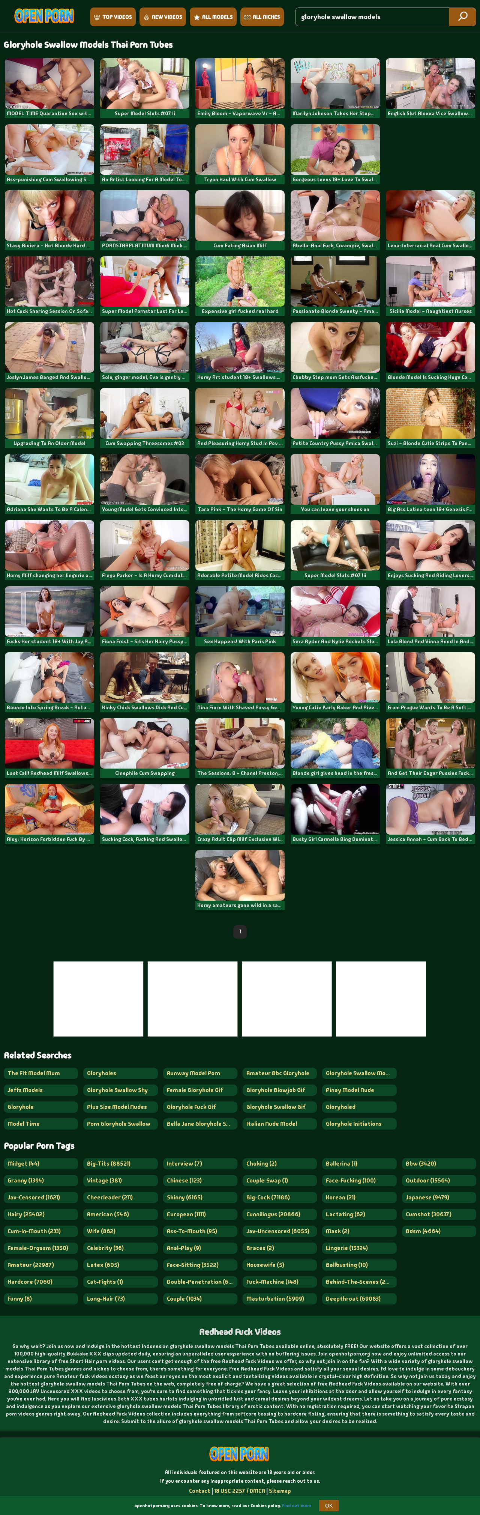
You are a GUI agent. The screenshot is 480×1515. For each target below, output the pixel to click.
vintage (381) (104, 1180)
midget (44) (23, 1163)
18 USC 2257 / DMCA (239, 1491)
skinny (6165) (184, 1197)
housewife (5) (265, 1265)
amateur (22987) (31, 1265)
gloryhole (21, 1107)
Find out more (297, 1506)
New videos (167, 17)
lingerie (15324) (347, 1248)
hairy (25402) (26, 1214)
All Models (217, 17)
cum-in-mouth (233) (34, 1231)
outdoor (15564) (428, 1180)
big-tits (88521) (108, 1163)
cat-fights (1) (105, 1282)
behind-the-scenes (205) (360, 1282)
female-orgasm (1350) (38, 1248)
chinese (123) (184, 1180)
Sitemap (280, 1491)
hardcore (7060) (30, 1282)
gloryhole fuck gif (191, 1107)
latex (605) (103, 1265)
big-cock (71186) (268, 1197)
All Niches (266, 17)
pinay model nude (350, 1090)
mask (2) (338, 1231)
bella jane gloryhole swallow (202, 1124)
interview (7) (184, 1163)
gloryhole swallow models (361, 1073)
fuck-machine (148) (272, 1282)
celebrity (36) (105, 1248)
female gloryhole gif (195, 1090)
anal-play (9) (184, 1248)
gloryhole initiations (354, 1124)
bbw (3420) (421, 1163)
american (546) (108, 1214)
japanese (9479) (427, 1197)
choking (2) (261, 1163)
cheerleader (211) (110, 1197)
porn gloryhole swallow (118, 1124)
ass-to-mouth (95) (192, 1231)
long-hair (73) (106, 1299)
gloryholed (341, 1107)
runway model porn (193, 1073)
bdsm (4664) (423, 1231)
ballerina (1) (341, 1163)
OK (329, 1506)
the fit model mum (34, 1073)
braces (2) (260, 1248)
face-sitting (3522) (193, 1265)
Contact (199, 1491)
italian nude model (271, 1124)
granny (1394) (26, 1180)
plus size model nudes (117, 1107)
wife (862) (101, 1231)
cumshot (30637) (429, 1214)
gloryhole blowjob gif (275, 1090)
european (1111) (186, 1214)
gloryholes (101, 1073)
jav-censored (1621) (34, 1197)
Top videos (117, 17)
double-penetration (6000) (202, 1282)
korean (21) (341, 1197)
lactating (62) (345, 1214)
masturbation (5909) (275, 1299)
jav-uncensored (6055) (277, 1231)
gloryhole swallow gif (276, 1107)
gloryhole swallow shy (117, 1090)
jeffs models (25, 1090)
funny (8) (20, 1299)
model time (24, 1124)
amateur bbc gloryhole (277, 1073)
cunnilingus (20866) (273, 1214)
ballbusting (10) (347, 1265)
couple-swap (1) (267, 1180)
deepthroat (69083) (353, 1299)
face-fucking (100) (351, 1180)
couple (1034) (184, 1299)
